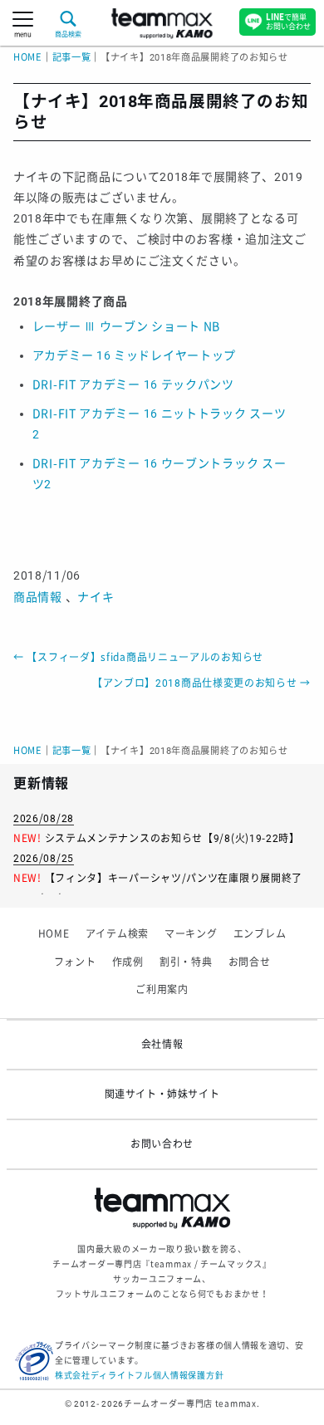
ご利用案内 (162, 990)
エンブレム (260, 934)
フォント (75, 962)
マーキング (191, 934)
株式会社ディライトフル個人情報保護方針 (139, 1375)
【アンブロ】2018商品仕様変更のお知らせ (201, 683)
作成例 (128, 962)
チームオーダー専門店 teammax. (191, 1403)
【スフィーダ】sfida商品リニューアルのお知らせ (138, 658)
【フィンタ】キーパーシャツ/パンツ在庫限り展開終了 (174, 878)
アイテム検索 (117, 934)
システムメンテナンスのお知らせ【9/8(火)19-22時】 (172, 839)
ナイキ (95, 597)
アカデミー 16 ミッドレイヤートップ (134, 355)
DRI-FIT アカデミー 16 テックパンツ (133, 384)
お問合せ (249, 962)
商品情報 (37, 597)
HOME (27, 57)
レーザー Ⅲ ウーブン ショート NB (126, 326)
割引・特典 (186, 962)
